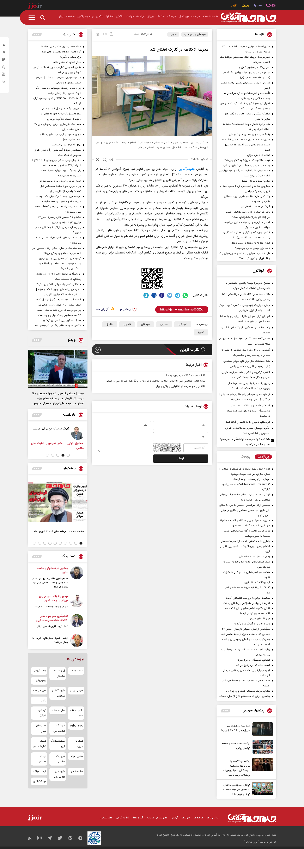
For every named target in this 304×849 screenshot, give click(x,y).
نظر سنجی (106, 818)
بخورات (42, 700)
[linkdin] (154, 295)
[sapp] (3, 75)
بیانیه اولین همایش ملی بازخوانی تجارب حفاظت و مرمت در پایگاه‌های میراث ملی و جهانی (155, 381)
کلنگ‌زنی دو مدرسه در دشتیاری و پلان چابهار (180, 386)
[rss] (3, 83)
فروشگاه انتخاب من (59, 728)
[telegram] (3, 53)
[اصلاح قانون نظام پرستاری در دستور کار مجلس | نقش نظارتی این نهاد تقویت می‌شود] (76, 577)
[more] (225, 710)
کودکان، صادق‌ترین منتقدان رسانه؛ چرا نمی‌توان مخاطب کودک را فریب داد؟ (236, 789)
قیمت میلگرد (39, 771)
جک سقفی (77, 771)
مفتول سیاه (77, 756)
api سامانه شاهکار (59, 673)
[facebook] (161, 295)
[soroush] (146, 295)
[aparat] (3, 68)
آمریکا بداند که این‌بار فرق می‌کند (51, 429)
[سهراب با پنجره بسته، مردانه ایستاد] (76, 601)
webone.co (76, 725)
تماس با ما (213, 818)
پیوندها (186, 818)
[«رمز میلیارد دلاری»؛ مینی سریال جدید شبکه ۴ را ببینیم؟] (261, 729)
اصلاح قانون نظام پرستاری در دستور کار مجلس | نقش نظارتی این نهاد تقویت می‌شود (50, 583)
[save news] (111, 34)
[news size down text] (111, 160)
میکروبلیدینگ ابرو (58, 744)
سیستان (145, 324)
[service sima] (245, 6)
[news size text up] (98, 160)
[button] (68, 455)
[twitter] (3, 60)
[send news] (105, 34)
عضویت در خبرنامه (157, 818)
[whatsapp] (185, 295)
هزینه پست (39, 690)
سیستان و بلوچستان (195, 34)
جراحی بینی (76, 690)
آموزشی (182, 324)
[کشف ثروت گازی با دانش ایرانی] (76, 621)
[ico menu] (33, 17)
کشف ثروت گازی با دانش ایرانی (52, 626)
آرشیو (174, 818)
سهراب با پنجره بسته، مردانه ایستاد (50, 607)
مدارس (164, 324)
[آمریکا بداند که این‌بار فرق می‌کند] (77, 433)
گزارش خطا (102, 309)
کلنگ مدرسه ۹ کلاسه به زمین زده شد (184, 375)
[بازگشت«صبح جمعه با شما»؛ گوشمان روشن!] (261, 747)
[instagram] (3, 45)
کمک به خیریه (79, 744)
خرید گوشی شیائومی (58, 693)
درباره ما (198, 818)
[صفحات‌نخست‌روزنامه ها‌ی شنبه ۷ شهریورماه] (57, 502)
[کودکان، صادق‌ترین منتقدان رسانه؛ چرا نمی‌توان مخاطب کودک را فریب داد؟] (261, 789)
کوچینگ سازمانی (60, 759)
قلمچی (127, 324)
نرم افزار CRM (42, 713)
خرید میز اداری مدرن (59, 774)
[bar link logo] (35, 6)
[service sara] (258, 6)
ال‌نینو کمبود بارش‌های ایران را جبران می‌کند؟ (50, 640)
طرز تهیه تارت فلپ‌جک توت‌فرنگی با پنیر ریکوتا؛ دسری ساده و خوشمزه (244, 442)
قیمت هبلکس (42, 759)
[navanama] (271, 6)
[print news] (97, 34)
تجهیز (201, 332)
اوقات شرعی (122, 818)
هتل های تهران (41, 728)
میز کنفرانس (39, 781)
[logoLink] (248, 17)
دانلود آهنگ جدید (76, 713)
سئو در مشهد (58, 710)
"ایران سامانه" (251, 842)
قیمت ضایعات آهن (39, 744)
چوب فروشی (39, 670)
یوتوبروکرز (41, 680)
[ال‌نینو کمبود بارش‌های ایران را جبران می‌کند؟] (76, 640)
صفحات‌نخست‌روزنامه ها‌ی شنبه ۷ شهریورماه (59, 531)
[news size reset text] (105, 160)
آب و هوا (138, 818)
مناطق (110, 324)
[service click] (234, 6)
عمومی (173, 34)
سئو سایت (77, 670)
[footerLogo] (252, 818)
